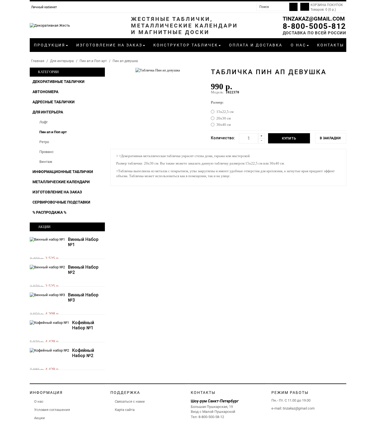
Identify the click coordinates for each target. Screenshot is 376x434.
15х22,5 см (224, 112)
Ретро (44, 142)
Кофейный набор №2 (83, 353)
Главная (37, 61)
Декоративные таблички (58, 81)
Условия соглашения (52, 410)
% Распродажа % (49, 212)
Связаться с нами (130, 401)
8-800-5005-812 (314, 26)
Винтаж (45, 162)
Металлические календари (61, 182)
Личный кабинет (44, 7)
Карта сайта (125, 410)
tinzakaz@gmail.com (314, 18)
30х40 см (223, 125)
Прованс (46, 152)
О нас (38, 401)
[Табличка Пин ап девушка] (157, 70)
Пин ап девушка (125, 61)
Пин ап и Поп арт (93, 61)
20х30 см (223, 118)
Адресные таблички (53, 102)
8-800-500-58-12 (211, 417)
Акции (39, 418)
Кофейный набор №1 (83, 325)
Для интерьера (62, 61)
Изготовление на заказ (57, 192)
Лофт (43, 122)
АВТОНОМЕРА (45, 92)
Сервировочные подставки (61, 202)
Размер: (217, 102)
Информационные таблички (62, 171)
